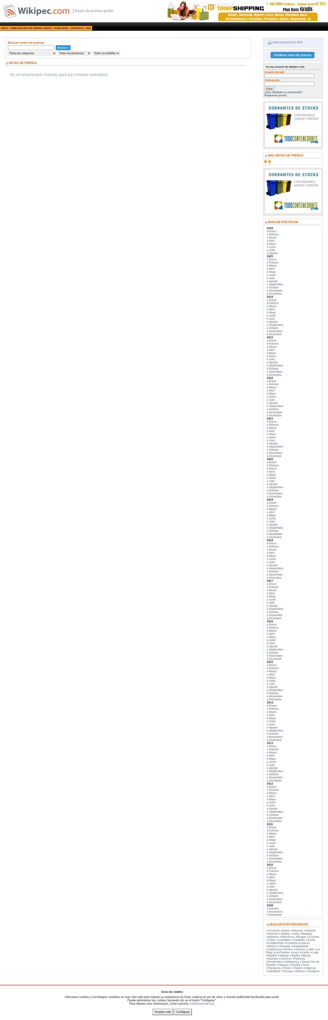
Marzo (273, 237)
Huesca (300, 949)
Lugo (315, 952)
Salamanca (292, 961)
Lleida (305, 952)
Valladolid (274, 971)
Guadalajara (300, 946)
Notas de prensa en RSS (287, 42)
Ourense (286, 958)
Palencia (299, 958)
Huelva (288, 949)
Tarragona (274, 968)
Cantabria (284, 940)
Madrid (272, 955)
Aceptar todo (163, 1012)
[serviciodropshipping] (246, 20)
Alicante (311, 930)
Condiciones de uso (202, 1003)
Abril (272, 240)
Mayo (272, 243)
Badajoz (307, 933)
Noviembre (275, 290)
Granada (284, 946)
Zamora (300, 971)
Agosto (273, 253)
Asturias (285, 933)
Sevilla (296, 965)
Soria (306, 965)
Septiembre (276, 284)
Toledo (298, 968)
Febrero (274, 234)
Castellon (299, 940)
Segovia (284, 965)
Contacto (77, 28)
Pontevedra (275, 961)
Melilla (296, 955)
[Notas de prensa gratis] (36, 17)
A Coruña (274, 930)
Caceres (314, 936)
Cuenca (305, 943)
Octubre (274, 287)
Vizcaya (288, 971)
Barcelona (288, 936)
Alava (285, 930)
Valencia (310, 968)
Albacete (297, 930)
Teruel (287, 968)
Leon (296, 952)
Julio (272, 250)
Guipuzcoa (274, 949)
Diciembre (275, 293)
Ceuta (311, 940)
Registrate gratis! (275, 95)
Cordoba (291, 943)
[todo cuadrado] (293, 146)
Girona (272, 946)
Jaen (311, 949)
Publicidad (61, 28)
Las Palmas (282, 952)
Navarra (273, 958)
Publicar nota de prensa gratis (31, 28)
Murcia (307, 955)
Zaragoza (314, 971)
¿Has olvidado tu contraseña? (283, 92)
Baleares (273, 936)
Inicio (4, 28)
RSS (88, 28)
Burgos (301, 936)
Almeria (273, 933)
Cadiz (271, 940)
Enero (272, 231)
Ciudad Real (276, 943)
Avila (296, 933)
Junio (272, 247)
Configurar (183, 1012)
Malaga (284, 955)
